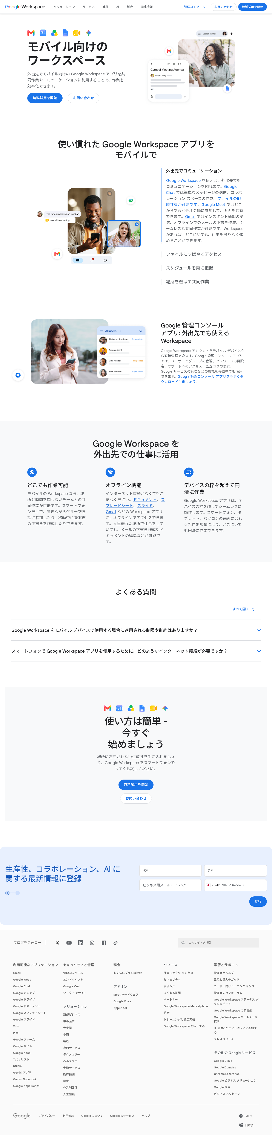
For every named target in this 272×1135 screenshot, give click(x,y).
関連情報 (147, 7)
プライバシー (47, 1116)
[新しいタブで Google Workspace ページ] (25, 6)
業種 (106, 7)
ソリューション (64, 7)
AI (117, 7)
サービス (89, 7)
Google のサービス (122, 1116)
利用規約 (68, 1116)
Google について (92, 1116)
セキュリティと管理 (78, 965)
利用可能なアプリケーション (35, 965)
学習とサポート (226, 965)
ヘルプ (146, 1116)
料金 (130, 7)
